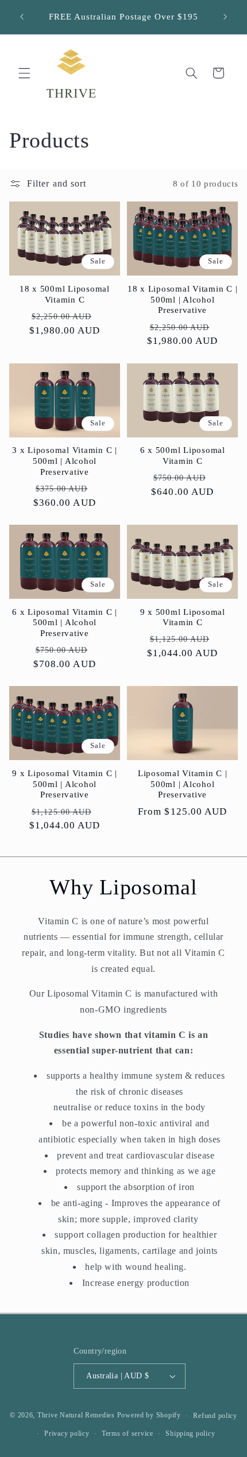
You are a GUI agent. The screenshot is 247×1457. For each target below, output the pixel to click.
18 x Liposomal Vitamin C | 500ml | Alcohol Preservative (183, 299)
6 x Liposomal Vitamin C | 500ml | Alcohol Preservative (64, 622)
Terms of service (127, 1433)
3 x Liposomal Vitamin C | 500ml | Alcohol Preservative (64, 460)
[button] (24, 73)
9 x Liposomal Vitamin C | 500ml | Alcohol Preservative (64, 784)
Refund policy (215, 1415)
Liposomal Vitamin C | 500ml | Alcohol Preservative (182, 784)
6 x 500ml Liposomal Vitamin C (182, 455)
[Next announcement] (225, 16)
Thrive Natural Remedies (76, 1415)
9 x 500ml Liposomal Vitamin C (182, 617)
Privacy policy (66, 1433)
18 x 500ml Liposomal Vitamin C (65, 294)
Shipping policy (190, 1433)
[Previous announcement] (21, 16)
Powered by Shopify (149, 1415)
